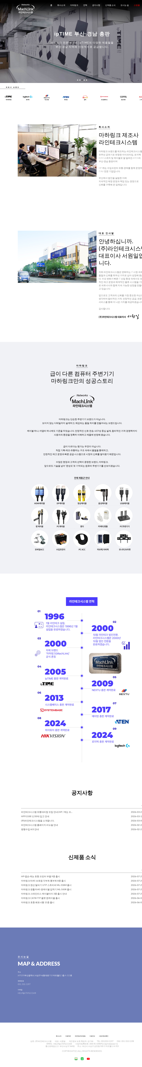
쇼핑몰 (137, 5)
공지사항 (96, 5)
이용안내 (92, 1036)
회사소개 (61, 5)
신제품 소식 (110, 5)
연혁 (85, 5)
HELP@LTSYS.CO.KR (62, 1044)
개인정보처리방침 (80, 1036)
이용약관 (68, 1036)
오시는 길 (124, 5)
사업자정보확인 (103, 1036)
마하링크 (74, 5)
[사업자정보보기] (110, 1044)
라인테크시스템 (25, 8)
